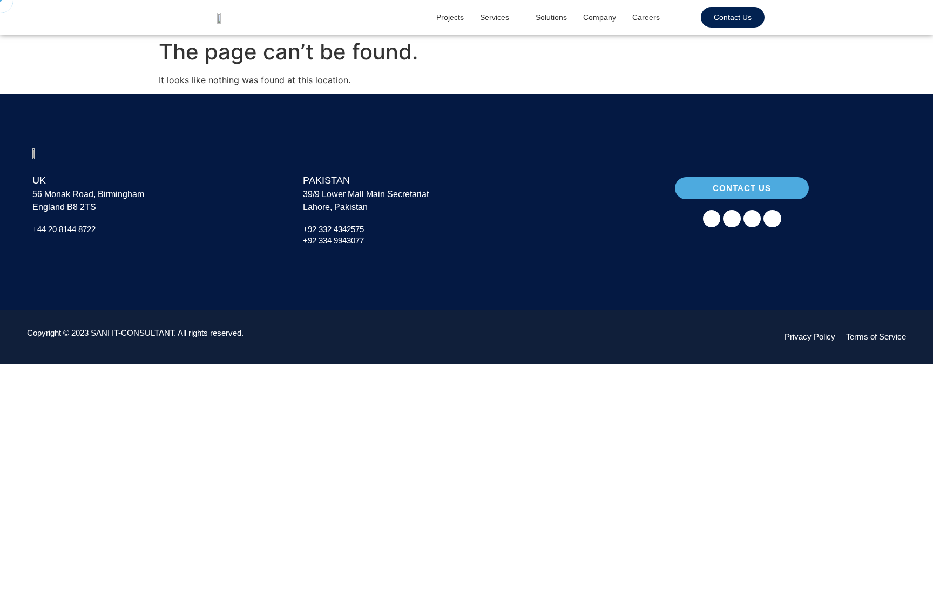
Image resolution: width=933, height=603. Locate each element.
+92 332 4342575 (333, 229)
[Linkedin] (752, 218)
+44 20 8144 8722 (65, 229)
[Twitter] (772, 218)
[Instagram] (731, 218)
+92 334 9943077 (333, 240)
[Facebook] (711, 218)
